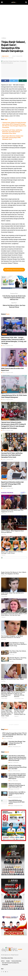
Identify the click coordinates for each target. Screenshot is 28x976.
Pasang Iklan (5, 964)
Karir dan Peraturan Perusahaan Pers (10, 962)
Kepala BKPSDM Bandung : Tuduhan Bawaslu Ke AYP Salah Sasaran (16, 802)
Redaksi (8, 961)
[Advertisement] (14, 21)
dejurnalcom (5, 56)
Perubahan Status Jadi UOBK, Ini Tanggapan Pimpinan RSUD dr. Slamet (17, 793)
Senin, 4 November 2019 (15, 746)
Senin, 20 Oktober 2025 (14, 770)
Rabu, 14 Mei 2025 (13, 780)
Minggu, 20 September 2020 (15, 805)
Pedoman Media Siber (16, 961)
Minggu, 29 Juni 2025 (14, 789)
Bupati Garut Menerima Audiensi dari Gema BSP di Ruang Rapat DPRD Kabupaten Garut (12, 137)
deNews (4, 38)
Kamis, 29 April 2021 (7, 738)
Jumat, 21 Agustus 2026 (7, 459)
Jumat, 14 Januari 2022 (17, 56)
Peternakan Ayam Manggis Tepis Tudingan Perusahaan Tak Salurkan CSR (17, 743)
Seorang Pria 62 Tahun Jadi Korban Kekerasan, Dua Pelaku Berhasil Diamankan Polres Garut (12, 131)
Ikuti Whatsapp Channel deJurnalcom (14, 269)
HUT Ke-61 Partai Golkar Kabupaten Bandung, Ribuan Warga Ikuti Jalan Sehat (18, 767)
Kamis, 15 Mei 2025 (13, 762)
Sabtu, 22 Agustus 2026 (7, 345)
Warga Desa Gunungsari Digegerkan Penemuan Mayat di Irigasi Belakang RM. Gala (17, 785)
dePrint (3, 961)
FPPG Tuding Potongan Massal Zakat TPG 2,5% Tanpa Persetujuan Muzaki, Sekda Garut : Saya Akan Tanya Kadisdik (14, 735)
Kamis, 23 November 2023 (15, 797)
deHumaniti (5, 419)
